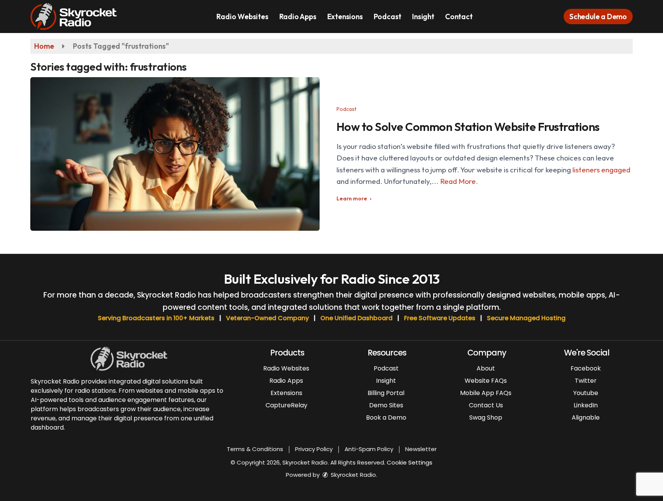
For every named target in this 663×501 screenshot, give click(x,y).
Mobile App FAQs (485, 393)
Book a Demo (386, 417)
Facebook (586, 368)
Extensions (345, 16)
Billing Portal (386, 393)
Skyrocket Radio (352, 475)
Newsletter (421, 449)
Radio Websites (242, 16)
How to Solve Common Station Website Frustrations (468, 126)
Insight (423, 16)
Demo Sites (386, 405)
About (486, 368)
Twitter (586, 380)
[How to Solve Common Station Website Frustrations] (175, 154)
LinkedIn (586, 405)
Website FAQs (486, 380)
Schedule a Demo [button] (598, 16)
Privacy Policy (314, 449)
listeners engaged (601, 169)
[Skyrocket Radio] (79, 15)
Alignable (586, 417)
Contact (459, 16)
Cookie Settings (409, 462)
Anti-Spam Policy (369, 449)
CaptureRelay (286, 405)
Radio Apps (298, 16)
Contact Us (486, 405)
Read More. (459, 181)
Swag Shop (485, 417)
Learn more (351, 198)
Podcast (388, 16)
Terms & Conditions (255, 449)
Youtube (585, 393)
